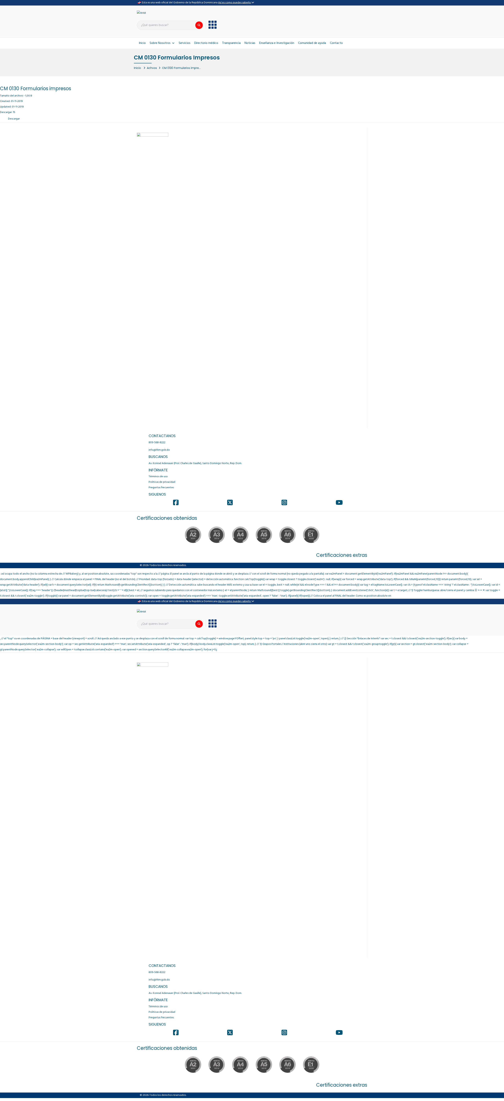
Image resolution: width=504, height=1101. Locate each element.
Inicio (142, 43)
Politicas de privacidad (162, 482)
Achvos (152, 68)
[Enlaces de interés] (211, 25)
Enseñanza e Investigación (276, 43)
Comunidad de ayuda (312, 43)
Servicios (184, 43)
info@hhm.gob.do (159, 450)
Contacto (336, 43)
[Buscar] (199, 25)
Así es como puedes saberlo (234, 2)
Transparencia (231, 43)
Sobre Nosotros (160, 43)
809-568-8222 (157, 442)
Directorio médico (206, 43)
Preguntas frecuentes (161, 487)
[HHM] (141, 13)
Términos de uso (158, 476)
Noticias (250, 43)
